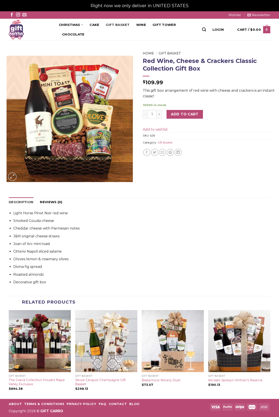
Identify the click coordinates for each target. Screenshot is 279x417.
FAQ (102, 404)
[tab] (21, 202)
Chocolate (73, 34)
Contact (118, 404)
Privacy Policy (81, 404)
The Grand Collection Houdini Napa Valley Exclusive (37, 382)
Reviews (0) (51, 202)
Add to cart (184, 114)
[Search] (204, 29)
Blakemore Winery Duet (161, 380)
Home (148, 53)
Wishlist (234, 15)
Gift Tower (164, 25)
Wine (141, 25)
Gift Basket (117, 25)
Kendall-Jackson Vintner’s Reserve (235, 380)
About (15, 404)
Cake (94, 25)
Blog (134, 404)
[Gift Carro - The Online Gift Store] (30, 30)
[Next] (270, 354)
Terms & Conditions (44, 404)
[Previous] (9, 354)
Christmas (69, 25)
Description (21, 202)
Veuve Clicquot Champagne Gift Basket (100, 382)
